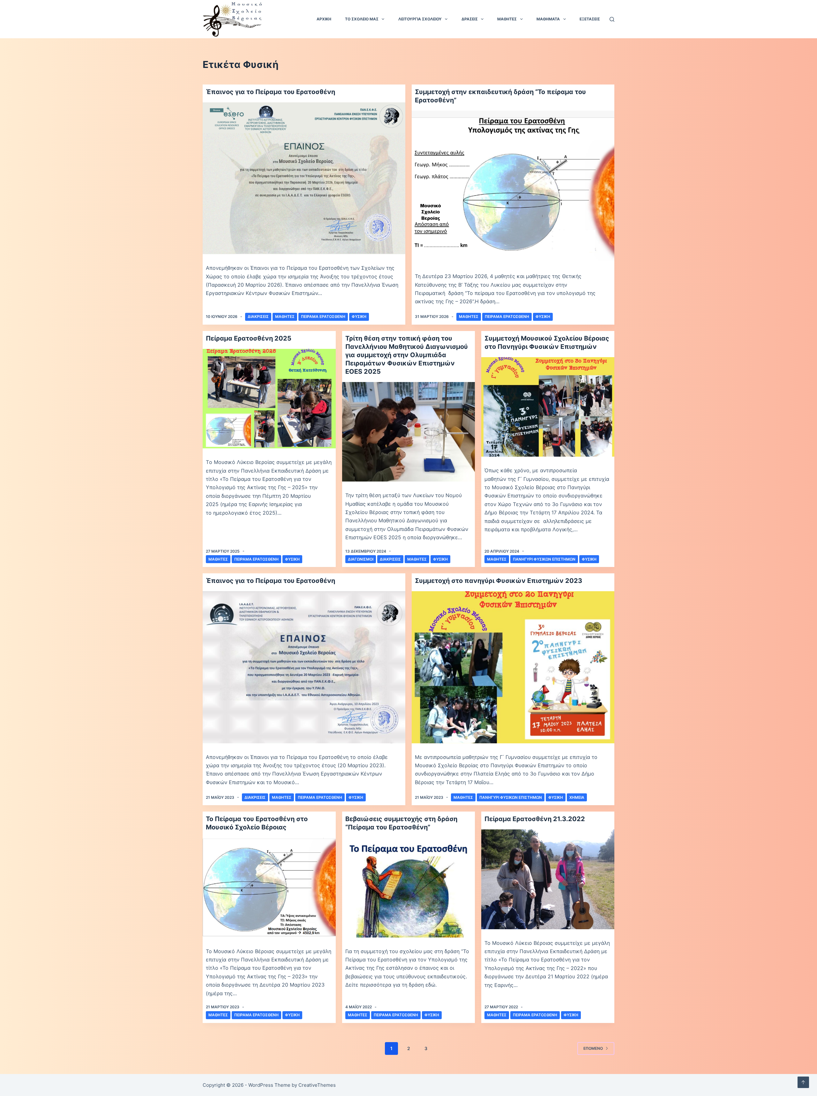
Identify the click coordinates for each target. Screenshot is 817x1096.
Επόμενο (593, 1048)
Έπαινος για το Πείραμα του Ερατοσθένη (270, 92)
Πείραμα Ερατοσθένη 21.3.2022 (534, 819)
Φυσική (359, 316)
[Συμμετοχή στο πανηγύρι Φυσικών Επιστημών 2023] (513, 667)
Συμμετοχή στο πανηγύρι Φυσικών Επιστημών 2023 (498, 581)
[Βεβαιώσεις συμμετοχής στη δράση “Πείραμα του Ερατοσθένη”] (408, 888)
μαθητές (218, 559)
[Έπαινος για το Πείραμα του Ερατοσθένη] (304, 178)
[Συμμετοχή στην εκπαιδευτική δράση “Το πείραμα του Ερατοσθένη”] (513, 186)
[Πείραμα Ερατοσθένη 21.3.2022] (547, 879)
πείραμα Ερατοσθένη (323, 316)
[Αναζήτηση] (612, 19)
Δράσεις (469, 19)
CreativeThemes (317, 1085)
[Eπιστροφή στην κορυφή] (803, 1082)
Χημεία (576, 797)
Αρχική (324, 19)
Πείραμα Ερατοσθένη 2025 (248, 338)
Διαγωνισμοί (360, 559)
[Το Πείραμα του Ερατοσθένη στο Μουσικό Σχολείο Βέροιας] (269, 887)
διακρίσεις (258, 316)
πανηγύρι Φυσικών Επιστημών (544, 559)
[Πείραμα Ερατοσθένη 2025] (269, 398)
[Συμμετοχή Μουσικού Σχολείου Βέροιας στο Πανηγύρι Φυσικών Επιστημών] (547, 407)
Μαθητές (285, 316)
